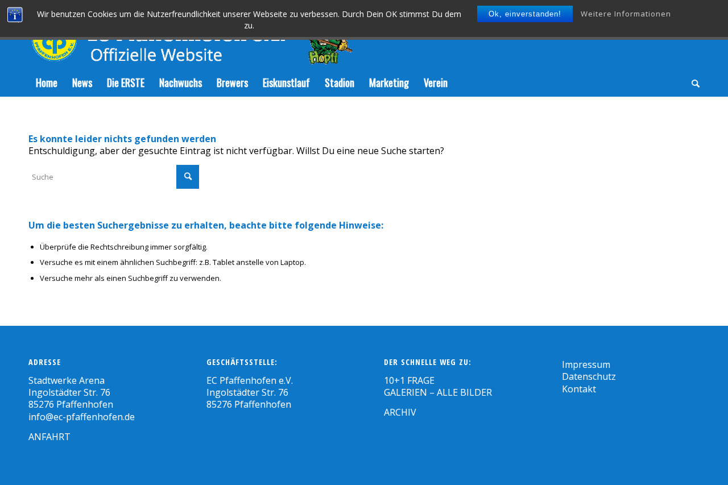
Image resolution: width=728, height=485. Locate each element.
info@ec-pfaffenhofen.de (81, 417)
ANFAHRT (49, 436)
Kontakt (579, 389)
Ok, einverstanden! (525, 14)
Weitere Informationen (626, 14)
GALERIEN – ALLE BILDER (438, 392)
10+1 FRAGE (409, 380)
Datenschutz (589, 376)
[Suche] (692, 82)
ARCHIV (400, 412)
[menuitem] (46, 82)
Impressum (586, 364)
